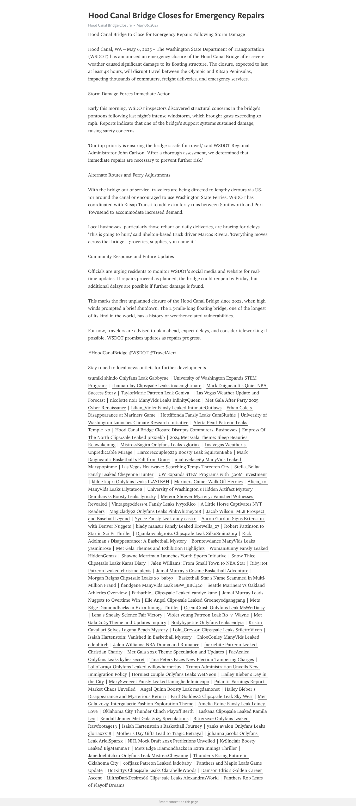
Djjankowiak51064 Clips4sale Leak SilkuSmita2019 (186, 533)
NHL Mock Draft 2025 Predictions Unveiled (171, 741)
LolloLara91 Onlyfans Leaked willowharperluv (134, 667)
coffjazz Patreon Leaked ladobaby (157, 763)
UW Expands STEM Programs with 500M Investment (212, 474)
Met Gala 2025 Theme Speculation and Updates (175, 652)
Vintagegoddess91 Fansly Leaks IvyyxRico (154, 504)
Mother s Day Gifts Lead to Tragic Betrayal (159, 733)
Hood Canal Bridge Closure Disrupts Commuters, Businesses (176, 430)
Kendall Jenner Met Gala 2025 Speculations (144, 718)
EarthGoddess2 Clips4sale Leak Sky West (212, 696)
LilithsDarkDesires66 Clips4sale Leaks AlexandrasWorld (163, 778)
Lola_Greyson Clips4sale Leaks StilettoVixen (217, 630)
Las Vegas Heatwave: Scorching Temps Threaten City (175, 467)
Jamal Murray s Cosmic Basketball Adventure (202, 571)
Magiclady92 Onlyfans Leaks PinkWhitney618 (155, 511)
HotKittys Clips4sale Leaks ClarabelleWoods (152, 770)
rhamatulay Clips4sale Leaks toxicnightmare (156, 385)
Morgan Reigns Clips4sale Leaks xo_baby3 (131, 578)
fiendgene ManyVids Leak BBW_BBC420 (161, 585)
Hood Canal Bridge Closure (110, 25)
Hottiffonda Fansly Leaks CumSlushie (198, 415)
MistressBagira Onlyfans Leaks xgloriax (160, 445)
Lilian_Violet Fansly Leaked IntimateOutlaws (176, 408)
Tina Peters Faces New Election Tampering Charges (202, 659)
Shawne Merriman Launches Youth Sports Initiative (173, 556)
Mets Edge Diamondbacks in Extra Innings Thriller (186, 748)
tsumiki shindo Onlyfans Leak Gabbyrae (128, 378)
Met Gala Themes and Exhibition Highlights (160, 548)
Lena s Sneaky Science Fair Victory (127, 615)
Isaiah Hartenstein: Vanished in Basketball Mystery (140, 637)
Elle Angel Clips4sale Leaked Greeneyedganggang (195, 600)
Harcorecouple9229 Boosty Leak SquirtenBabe (184, 452)
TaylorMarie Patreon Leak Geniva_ (156, 393)
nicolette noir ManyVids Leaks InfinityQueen (155, 400)
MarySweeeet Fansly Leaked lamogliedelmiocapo (159, 681)
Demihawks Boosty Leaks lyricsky (122, 496)
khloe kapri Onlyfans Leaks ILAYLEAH (130, 481)
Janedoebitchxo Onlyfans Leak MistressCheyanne (138, 755)
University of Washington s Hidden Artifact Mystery (200, 489)
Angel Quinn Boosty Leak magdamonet (180, 689)
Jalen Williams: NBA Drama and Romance (156, 644)
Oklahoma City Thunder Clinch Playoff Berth (148, 711)
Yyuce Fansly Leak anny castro (166, 518)
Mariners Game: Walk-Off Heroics (208, 481)
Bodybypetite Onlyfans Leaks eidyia (207, 622)
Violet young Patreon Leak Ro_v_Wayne (208, 615)
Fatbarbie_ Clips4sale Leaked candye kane (174, 593)
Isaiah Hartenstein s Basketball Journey (162, 726)
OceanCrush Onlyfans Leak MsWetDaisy (224, 607)
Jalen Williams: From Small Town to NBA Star (198, 563)
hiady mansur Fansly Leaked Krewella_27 (177, 526)
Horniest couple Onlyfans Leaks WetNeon (174, 674)
